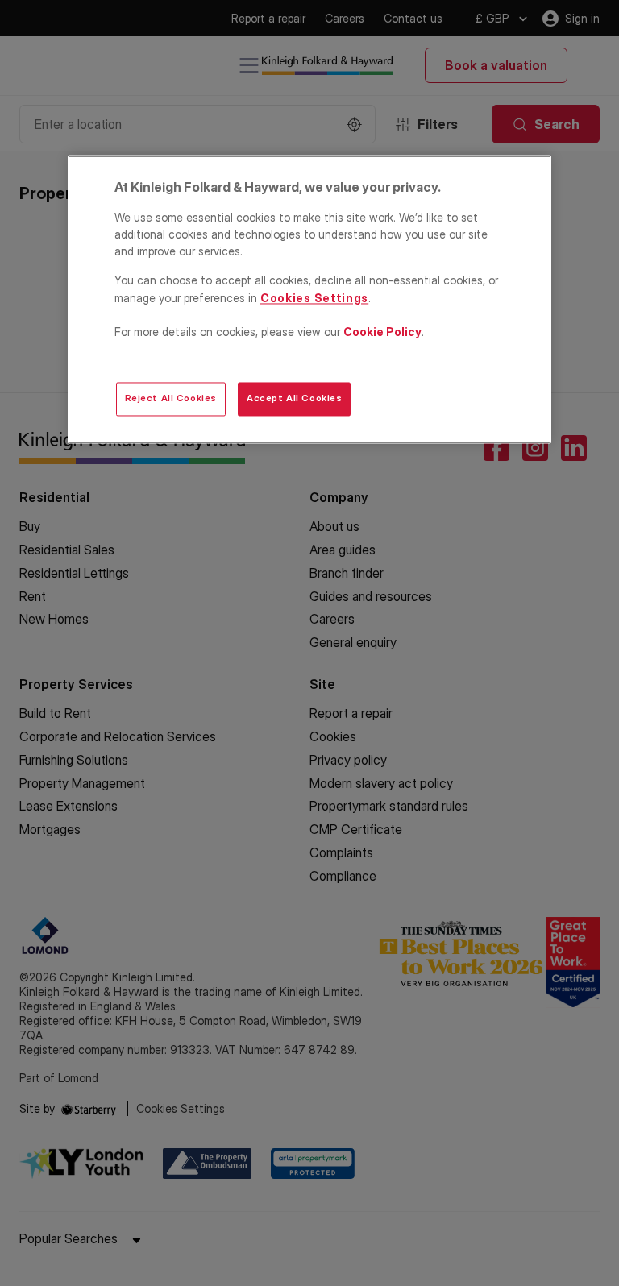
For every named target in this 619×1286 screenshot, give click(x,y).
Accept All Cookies (294, 398)
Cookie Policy (382, 331)
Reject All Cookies (171, 398)
